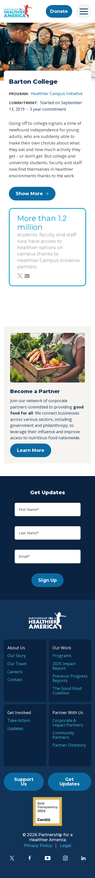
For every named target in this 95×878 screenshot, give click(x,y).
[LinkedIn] (83, 858)
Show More (29, 193)
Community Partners (63, 735)
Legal (65, 845)
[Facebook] (29, 858)
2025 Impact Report (63, 666)
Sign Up (47, 580)
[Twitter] (12, 858)
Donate (59, 11)
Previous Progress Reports (70, 678)
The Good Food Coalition (67, 691)
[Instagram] (65, 858)
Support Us (23, 782)
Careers (14, 672)
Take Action (18, 720)
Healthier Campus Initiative (57, 93)
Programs (61, 655)
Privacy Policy (38, 845)
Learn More (30, 450)
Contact (14, 679)
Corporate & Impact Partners (67, 723)
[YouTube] (47, 858)
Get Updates (70, 782)
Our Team (17, 663)
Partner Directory (69, 745)
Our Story (16, 655)
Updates (15, 728)
